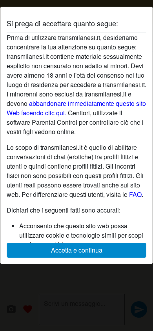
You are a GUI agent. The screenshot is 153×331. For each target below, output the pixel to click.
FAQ (135, 194)
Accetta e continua (76, 250)
